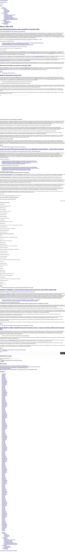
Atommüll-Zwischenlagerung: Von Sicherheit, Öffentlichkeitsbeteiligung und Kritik (15, 43)
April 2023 (4, 410)
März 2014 (4, 510)
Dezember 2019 (4, 447)
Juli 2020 (3, 440)
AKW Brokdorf (6, 10)
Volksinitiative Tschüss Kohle (6, 294)
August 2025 (4, 384)
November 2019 (4, 448)
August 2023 (4, 406)
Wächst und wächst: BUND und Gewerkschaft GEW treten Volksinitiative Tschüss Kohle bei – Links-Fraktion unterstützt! (32, 149)
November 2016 (4, 481)
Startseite (3, 7)
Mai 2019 (3, 453)
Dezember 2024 (4, 392)
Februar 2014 (4, 511)
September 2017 (4, 471)
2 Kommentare (23, 349)
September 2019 (4, 449)
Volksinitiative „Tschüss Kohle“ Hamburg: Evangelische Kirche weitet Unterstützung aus (16, 162)
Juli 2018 (3, 462)
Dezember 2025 (4, 381)
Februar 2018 (4, 467)
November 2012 (4, 525)
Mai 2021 (3, 431)
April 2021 (4, 432)
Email (1, 359)
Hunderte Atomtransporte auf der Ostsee (10, 75)
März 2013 (4, 521)
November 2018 (4, 459)
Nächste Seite (5, 350)
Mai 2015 (3, 497)
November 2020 (4, 437)
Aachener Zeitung (11, 340)
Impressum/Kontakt (5, 23)
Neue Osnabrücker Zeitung (52, 79)
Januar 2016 (4, 490)
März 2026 (4, 378)
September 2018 (4, 460)
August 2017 (4, 472)
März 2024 (4, 400)
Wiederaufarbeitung (23, 51)
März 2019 (4, 455)
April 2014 (4, 509)
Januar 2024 (4, 402)
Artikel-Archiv (4, 537)
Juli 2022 (3, 418)
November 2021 (4, 426)
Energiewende (4, 20)
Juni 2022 (3, 419)
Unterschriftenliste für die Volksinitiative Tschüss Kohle (9, 191)
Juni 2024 (3, 397)
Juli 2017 (3, 473)
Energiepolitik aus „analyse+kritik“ (9, 14)
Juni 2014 (3, 507)
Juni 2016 (3, 485)
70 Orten (42, 179)
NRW (20, 146)
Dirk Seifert (4, 287)
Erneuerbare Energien (7, 22)
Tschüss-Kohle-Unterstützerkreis (6, 174)
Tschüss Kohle (2, 153)
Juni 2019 (3, 452)
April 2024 (4, 399)
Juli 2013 (3, 517)
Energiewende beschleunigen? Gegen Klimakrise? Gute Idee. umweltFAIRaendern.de (14, 365)
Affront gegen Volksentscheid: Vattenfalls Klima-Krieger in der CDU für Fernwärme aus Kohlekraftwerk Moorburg (20, 168)
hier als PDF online (26, 335)
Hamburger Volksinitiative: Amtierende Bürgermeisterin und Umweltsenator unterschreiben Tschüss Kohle (28, 289)
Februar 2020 (4, 445)
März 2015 (4, 499)
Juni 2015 (3, 496)
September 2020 (4, 438)
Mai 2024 (3, 398)
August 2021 (4, 428)
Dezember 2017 (4, 469)
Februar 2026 (4, 379)
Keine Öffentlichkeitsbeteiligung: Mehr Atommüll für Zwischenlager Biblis (19, 29)
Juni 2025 (3, 386)
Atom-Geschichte (7, 11)
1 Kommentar (23, 146)
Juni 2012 (3, 529)
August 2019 (4, 450)
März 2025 (4, 389)
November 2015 (4, 492)
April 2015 (4, 498)
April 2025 (4, 388)
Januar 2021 (4, 435)
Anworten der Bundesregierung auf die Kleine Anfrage (12, 81)
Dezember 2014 (4, 502)
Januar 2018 (4, 468)
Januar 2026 (4, 380)
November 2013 (4, 514)
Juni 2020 (3, 441)
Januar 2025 (4, 391)
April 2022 (4, 421)
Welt (7, 83)
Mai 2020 (3, 442)
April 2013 (4, 520)
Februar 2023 (4, 412)
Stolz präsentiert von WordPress (12, 550)
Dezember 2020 (4, 436)
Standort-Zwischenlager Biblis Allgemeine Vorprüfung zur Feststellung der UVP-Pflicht (22, 39)
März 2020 (4, 444)
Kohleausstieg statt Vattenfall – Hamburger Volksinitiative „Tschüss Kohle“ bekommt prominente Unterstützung (20, 161)
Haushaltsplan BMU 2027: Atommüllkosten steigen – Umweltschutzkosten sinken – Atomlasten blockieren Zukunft (18, 369)
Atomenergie (4, 8)
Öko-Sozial (31, 287)
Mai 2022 (3, 420)
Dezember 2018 (4, 458)
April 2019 (4, 454)
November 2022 (4, 415)
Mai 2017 (3, 475)
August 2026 (4, 373)
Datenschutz (6, 548)
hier (15, 46)
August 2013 (4, 516)
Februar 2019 (4, 456)
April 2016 (4, 487)
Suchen (1, 351)
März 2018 (4, 466)
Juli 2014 (3, 506)
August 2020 (4, 439)
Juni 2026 (3, 375)
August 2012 (4, 527)
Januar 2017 (4, 479)
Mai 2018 (3, 464)
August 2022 (4, 417)
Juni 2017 (3, 474)
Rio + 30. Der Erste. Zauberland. (5, 368)
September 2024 (4, 394)
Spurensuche (6, 12)
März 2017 (4, 477)
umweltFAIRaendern (3, 2)
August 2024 (4, 395)
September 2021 (4, 427)
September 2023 (4, 405)
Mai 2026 (3, 376)
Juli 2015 (3, 495)
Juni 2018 (3, 463)
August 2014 (4, 505)
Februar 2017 (4, 478)
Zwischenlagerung (4, 51)
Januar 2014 (4, 512)
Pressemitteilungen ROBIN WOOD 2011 (10, 18)
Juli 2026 (3, 374)
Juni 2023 (3, 408)
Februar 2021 (4, 434)
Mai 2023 (3, 409)
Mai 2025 (3, 387)
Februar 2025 (4, 390)
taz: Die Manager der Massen (8, 17)
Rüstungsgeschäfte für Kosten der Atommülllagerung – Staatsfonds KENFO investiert (14, 367)
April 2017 (4, 476)
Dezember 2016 (4, 480)
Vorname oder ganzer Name (4, 358)
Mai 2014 (3, 508)
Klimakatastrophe (7, 21)
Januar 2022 (4, 424)
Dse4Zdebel (4, 146)
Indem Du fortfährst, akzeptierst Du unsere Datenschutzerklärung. (11, 360)
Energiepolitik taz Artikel (8, 16)
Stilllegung (6, 68)
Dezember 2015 (4, 491)
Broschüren (6, 538)
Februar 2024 (4, 401)
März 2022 (4, 422)
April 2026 (4, 377)
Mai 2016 (3, 486)
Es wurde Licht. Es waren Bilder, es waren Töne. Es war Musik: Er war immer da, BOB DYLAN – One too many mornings (20, 366)
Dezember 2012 (4, 524)
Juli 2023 (3, 407)
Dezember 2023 (4, 403)
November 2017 (4, 470)
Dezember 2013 (4, 513)
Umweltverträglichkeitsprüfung (34, 52)
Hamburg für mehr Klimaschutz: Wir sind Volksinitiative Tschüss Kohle (13, 163)
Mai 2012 (3, 530)
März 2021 (4, 433)
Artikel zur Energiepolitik (8, 15)
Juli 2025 (3, 385)
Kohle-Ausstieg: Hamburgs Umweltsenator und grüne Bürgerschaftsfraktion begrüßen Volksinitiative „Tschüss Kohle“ (21, 299)
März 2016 (4, 488)
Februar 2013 (4, 522)
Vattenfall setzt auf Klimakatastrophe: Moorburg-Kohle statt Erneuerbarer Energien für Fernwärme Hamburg (19, 167)
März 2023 (4, 411)
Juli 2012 (3, 528)
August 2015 (4, 494)
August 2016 (4, 483)
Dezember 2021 (4, 425)
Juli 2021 (3, 429)
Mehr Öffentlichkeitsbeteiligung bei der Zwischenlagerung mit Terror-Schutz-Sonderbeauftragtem (17, 44)
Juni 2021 (3, 430)
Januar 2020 (4, 446)
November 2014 (4, 503)
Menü (1, 5)
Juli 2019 (3, 451)
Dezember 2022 (4, 414)
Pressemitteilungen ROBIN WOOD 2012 (10, 19)
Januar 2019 (4, 457)
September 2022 (4, 416)
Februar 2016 (4, 489)
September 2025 (4, 383)
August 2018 (4, 461)
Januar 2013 (4, 523)
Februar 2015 (4, 500)
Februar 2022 (4, 423)
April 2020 (4, 443)
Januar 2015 (4, 501)
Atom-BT (5, 9)
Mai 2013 (3, 519)
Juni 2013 (3, 518)
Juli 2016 (3, 484)
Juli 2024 (3, 396)
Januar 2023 (4, 413)
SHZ (4, 83)
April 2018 (4, 465)
